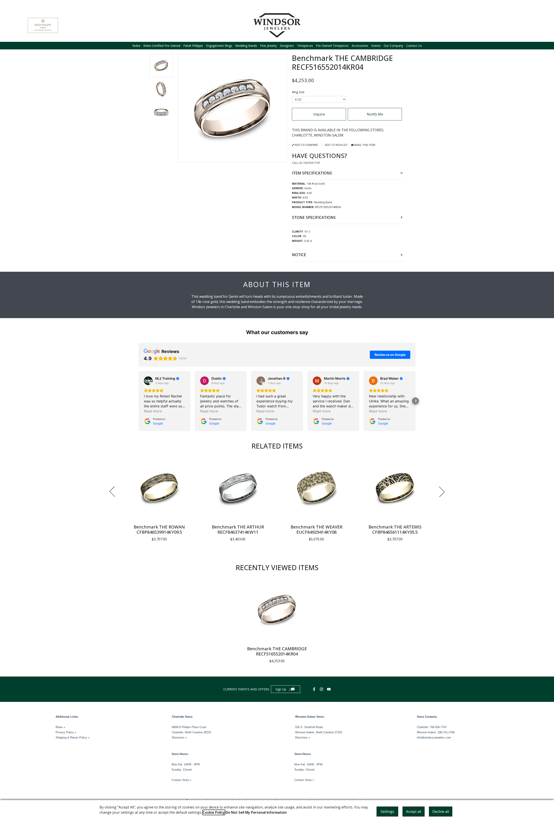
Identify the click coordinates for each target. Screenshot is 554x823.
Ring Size (298, 92)
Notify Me (375, 114)
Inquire (319, 114)
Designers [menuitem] (287, 46)
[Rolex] (510, 25)
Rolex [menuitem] (136, 46)
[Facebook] (314, 689)
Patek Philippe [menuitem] (193, 46)
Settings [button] (387, 811)
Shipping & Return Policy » (72, 737)
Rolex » (60, 727)
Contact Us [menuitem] (414, 46)
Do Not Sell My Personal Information (256, 812)
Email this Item (364, 144)
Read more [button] (153, 411)
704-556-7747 (311, 163)
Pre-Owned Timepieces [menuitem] (332, 46)
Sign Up (280, 689)
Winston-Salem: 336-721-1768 (435, 732)
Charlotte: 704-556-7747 (432, 727)
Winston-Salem (328, 135)
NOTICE (299, 254)
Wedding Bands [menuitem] (246, 46)
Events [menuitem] (376, 46)
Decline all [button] (440, 811)
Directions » (179, 737)
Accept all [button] (413, 811)
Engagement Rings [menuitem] (219, 46)
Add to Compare (306, 144)
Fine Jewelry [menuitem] (268, 46)
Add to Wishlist (336, 144)
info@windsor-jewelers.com (434, 737)
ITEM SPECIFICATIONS (312, 173)
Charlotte (302, 135)
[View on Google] (148, 380)
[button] (161, 65)
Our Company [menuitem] (393, 46)
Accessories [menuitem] (360, 46)
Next (442, 491)
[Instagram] (322, 689)
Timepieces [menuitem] (305, 46)
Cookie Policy (214, 812)
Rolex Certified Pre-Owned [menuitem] (161, 46)
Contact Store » (181, 780)
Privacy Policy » (66, 732)
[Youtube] (329, 689)
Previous (112, 491)
